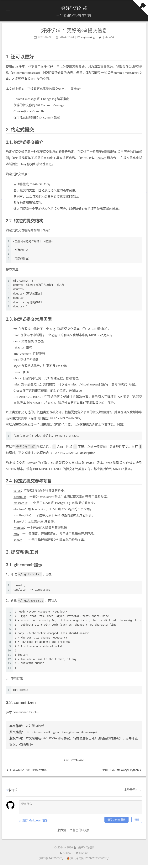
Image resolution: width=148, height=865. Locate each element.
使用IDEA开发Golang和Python (120, 770)
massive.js (20, 503)
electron (19, 509)
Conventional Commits (29, 111)
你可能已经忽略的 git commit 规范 (36, 117)
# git (66, 760)
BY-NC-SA (49, 738)
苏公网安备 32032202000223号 (89, 858)
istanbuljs (19, 496)
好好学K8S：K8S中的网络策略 (28, 770)
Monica (18, 527)
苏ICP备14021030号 (51, 858)
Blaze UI (18, 521)
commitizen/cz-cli (25, 712)
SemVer (101, 158)
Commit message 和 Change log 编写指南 (41, 99)
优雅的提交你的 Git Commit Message (38, 105)
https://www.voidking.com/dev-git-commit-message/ (61, 732)
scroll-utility (21, 515)
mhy (16, 533)
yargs (17, 490)
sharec (17, 540)
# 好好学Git (77, 760)
